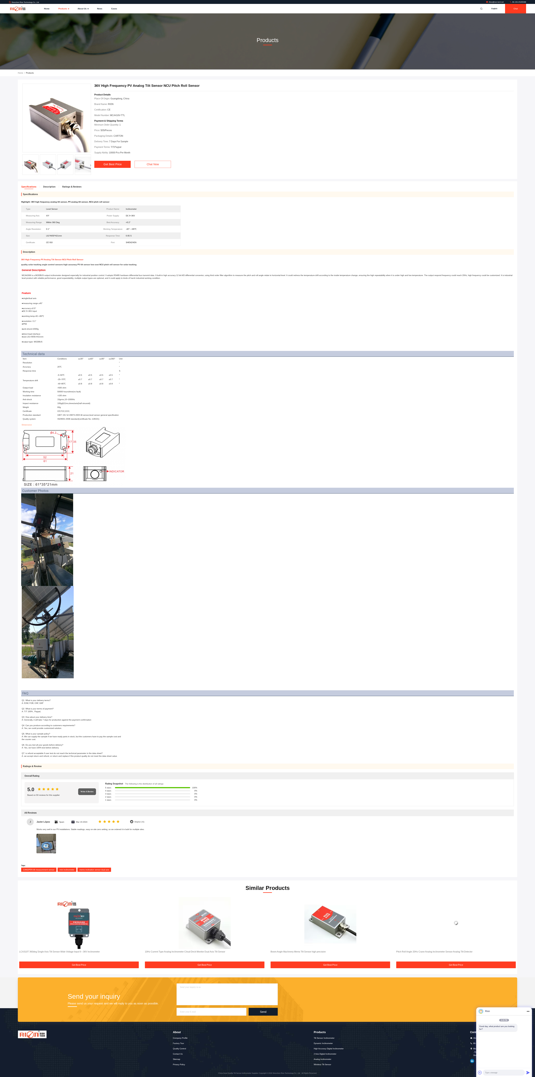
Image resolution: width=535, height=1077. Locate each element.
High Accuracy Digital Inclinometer (329, 1048)
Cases (114, 9)
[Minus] (528, 1011)
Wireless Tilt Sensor (322, 1064)
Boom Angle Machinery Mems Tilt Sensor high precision (172, 952)
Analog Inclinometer (322, 1059)
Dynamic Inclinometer (323, 1043)
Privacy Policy (179, 1064)
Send (263, 1011)
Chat (516, 9)
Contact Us (178, 1054)
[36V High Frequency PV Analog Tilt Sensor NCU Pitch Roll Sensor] (56, 118)
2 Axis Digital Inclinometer (325, 1054)
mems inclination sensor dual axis (94, 870)
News (99, 9)
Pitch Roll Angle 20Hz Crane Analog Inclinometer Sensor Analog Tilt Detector (309, 952)
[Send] (528, 1072)
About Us (82, 9)
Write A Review (87, 792)
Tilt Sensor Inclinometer (324, 1038)
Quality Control (179, 1048)
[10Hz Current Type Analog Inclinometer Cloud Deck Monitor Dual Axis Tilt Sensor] (79, 923)
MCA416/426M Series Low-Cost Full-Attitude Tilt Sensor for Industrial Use (432, 952)
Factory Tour (178, 1043)
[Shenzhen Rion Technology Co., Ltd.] (17, 8)
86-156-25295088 (519, 2)
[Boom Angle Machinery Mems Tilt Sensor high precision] (204, 923)
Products (63, 9)
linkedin (472, 1061)
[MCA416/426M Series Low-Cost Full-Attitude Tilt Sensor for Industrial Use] (456, 923)
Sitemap (176, 1059)
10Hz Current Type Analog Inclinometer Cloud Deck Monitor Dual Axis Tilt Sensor (59, 952)
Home (46, 9)
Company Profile (180, 1038)
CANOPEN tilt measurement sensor (38, 870)
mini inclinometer (66, 870)
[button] (90, 165)
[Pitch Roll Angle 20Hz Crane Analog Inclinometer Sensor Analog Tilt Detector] (330, 923)
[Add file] (480, 1072)
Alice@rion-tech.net (496, 2)
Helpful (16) (139, 822)
